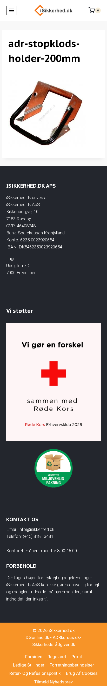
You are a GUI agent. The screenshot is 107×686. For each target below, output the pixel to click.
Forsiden (33, 656)
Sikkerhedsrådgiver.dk (53, 644)
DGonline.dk (37, 637)
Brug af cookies (82, 673)
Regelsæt (57, 656)
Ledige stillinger (28, 665)
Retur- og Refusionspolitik (35, 673)
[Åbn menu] (11, 10)
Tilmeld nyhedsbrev (53, 681)
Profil (76, 656)
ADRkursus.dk (66, 637)
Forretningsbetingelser (72, 665)
